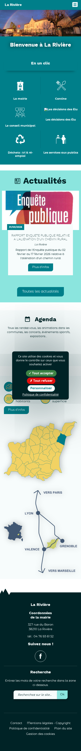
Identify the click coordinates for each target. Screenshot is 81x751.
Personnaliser (41, 388)
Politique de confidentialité (29, 728)
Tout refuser (42, 381)
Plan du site (63, 728)
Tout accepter (42, 373)
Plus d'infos (40, 267)
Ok (62, 694)
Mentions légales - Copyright (49, 723)
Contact (16, 723)
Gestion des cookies (40, 734)
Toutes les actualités (40, 291)
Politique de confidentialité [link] (40, 394)
